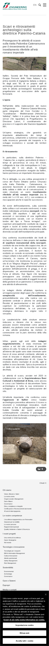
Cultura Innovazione (10, 556)
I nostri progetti (9, 534)
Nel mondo (7, 542)
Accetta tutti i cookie (24, 641)
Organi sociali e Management (13, 499)
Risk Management (10, 563)
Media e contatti (9, 590)
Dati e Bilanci (8, 501)
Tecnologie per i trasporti (12, 551)
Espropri (6, 585)
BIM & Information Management (14, 553)
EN (34, 5)
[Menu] (44, 5)
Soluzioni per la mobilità (11, 522)
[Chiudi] (46, 594)
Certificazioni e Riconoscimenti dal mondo (17, 509)
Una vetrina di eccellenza (12, 537)
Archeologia (8, 574)
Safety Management (10, 560)
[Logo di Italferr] (15, 6)
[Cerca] (40, 5)
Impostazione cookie (24, 625)
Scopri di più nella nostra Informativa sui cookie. (24, 620)
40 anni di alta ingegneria (12, 511)
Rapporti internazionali (11, 527)
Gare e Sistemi (9, 581)
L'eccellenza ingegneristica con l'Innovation (18, 519)
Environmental (8, 571)
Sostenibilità (8, 567)
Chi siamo (7, 490)
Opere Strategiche (10, 540)
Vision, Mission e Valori (11, 494)
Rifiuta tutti (24, 633)
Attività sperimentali (10, 558)
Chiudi (42, 483)
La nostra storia (9, 496)
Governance (8, 504)
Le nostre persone (10, 524)
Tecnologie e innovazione (13, 547)
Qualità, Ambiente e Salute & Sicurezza (17, 529)
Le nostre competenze (12, 515)
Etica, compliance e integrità (13, 506)
